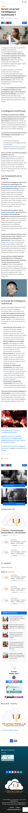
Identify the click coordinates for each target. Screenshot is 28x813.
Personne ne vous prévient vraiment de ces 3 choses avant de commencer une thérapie (16, 635)
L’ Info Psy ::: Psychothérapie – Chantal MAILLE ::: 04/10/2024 (18, 551)
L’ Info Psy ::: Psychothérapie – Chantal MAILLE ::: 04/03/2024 (18, 576)
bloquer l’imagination (9, 379)
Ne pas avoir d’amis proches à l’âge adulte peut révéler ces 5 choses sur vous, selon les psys (17, 626)
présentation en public (7, 242)
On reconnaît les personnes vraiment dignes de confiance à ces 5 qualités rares (17, 618)
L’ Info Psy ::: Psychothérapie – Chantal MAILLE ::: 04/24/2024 (13, 532)
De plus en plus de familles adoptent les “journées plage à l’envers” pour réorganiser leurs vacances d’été (17, 656)
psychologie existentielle (9, 186)
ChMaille (5, 535)
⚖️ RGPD (17, 807)
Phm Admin (9, 18)
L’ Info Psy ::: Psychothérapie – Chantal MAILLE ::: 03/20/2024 (18, 600)
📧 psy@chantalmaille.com (8, 750)
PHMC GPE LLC (14, 801)
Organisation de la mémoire (11, 146)
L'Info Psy (3, 6)
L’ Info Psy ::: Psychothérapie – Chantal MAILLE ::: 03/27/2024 (18, 588)
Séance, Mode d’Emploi (14, 809)
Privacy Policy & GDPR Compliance (10, 730)
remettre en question (8, 212)
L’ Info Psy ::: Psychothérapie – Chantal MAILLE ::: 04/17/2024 (18, 541)
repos (23, 361)
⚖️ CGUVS (11, 807)
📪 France (3, 752)
